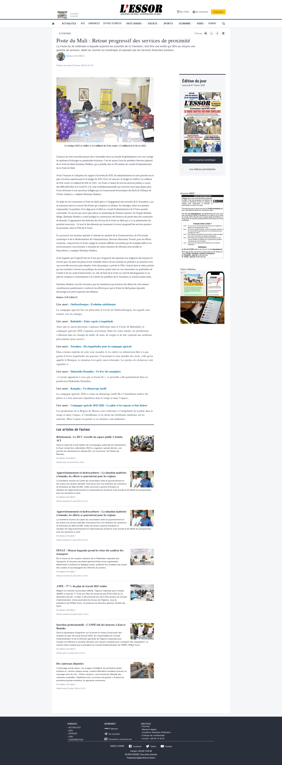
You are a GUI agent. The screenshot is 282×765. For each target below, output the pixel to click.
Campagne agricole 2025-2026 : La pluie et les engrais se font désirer (108, 405)
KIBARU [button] (212, 23)
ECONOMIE (65, 33)
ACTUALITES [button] (69, 23)
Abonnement (110, 724)
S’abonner (218, 12)
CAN (71, 736)
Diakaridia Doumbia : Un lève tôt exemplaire (95, 371)
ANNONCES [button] (94, 23)
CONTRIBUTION (76, 739)
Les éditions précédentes (202, 169)
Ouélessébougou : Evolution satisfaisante (93, 304)
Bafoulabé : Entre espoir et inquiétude (91, 321)
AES (71, 730)
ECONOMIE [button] (184, 23)
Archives (146, 726)
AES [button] (83, 23)
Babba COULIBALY (75, 56)
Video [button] (200, 23)
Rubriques (72, 724)
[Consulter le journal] (62, 15)
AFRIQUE (73, 733)
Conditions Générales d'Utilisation (156, 732)
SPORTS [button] (168, 23)
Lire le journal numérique (202, 160)
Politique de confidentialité (153, 735)
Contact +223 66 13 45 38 (153, 738)
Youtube (168, 746)
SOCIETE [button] (152, 23)
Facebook (137, 746)
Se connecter (114, 733)
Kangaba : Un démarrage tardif (88, 388)
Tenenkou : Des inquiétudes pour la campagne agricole (101, 346)
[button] (225, 23)
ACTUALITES (75, 727)
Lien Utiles (146, 724)
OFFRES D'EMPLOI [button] (112, 23)
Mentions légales (149, 729)
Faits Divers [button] (133, 23)
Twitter (153, 746)
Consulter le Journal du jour (120, 739)
